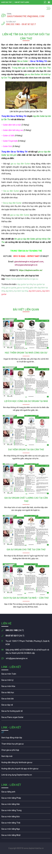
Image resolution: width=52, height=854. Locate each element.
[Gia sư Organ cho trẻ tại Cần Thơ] (26, 531)
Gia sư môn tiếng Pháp (26, 798)
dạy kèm (9, 291)
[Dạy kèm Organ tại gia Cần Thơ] (26, 431)
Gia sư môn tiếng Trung (26, 811)
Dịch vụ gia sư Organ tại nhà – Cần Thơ (26, 598)
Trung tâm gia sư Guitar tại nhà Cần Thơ (31, 68)
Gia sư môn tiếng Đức (26, 817)
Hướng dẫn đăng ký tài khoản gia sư (26, 763)
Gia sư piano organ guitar (26, 718)
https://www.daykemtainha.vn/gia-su (22, 279)
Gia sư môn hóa (26, 687)
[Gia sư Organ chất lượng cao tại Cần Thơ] (26, 479)
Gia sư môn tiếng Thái (26, 823)
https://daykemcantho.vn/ (30, 270)
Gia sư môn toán (26, 674)
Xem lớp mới (26, 757)
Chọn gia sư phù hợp (26, 750)
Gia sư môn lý (26, 680)
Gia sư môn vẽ (26, 705)
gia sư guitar (11, 288)
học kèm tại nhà (21, 291)
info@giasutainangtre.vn (17, 658)
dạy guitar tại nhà (24, 284)
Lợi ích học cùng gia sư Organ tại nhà (26, 401)
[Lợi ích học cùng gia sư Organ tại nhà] (26, 382)
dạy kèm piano (35, 291)
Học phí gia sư (26, 744)
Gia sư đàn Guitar (11, 191)
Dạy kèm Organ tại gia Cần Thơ (26, 449)
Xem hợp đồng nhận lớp (26, 738)
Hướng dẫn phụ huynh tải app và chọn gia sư (26, 769)
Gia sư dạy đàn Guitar (12, 203)
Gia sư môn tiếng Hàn (26, 804)
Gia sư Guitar (22, 61)
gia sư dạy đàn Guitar (20, 164)
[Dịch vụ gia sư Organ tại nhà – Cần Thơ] (26, 579)
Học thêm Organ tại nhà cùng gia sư (26, 352)
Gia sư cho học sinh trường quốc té (26, 711)
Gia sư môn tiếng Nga (26, 775)
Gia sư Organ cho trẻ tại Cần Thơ (26, 549)
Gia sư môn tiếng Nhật (26, 835)
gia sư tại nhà (23, 288)
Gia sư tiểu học (26, 693)
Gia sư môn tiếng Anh (26, 792)
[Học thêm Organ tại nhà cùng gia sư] (26, 334)
